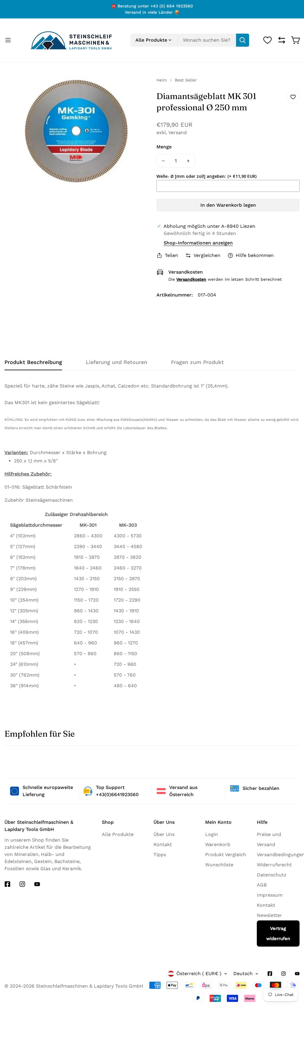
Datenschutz (271, 875)
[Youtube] (37, 884)
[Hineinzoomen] (136, 89)
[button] (296, 40)
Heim (161, 80)
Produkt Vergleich (225, 854)
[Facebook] (7, 884)
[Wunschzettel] (267, 40)
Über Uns (164, 834)
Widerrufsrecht (274, 864)
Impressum (270, 895)
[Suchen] (242, 40)
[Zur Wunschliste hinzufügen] (293, 96)
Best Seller (186, 80)
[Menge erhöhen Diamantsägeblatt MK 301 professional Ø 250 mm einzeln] (188, 160)
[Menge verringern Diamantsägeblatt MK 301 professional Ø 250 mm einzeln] (163, 160)
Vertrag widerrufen (278, 933)
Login (211, 834)
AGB (262, 885)
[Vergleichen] (281, 40)
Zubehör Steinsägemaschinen (38, 500)
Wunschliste (219, 864)
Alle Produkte (118, 834)
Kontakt (162, 844)
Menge (164, 147)
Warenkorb (217, 844)
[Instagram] (22, 884)
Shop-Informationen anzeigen (198, 243)
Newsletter (269, 915)
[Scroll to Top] (289, 1024)
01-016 (11, 487)
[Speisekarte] (8, 40)
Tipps (159, 854)
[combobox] (189, 40)
